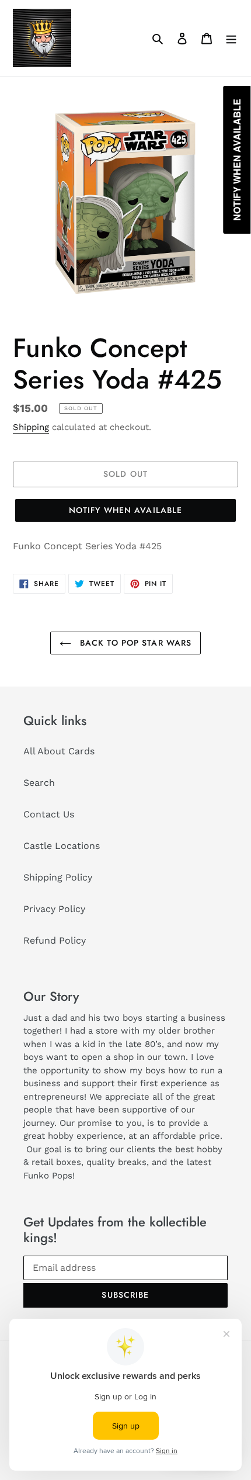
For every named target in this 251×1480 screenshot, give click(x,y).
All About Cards (59, 751)
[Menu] (231, 38)
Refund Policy (54, 940)
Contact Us (48, 814)
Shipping (31, 427)
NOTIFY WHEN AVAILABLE (126, 510)
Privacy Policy (54, 908)
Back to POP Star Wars (134, 643)
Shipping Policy (57, 877)
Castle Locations (61, 845)
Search (39, 782)
